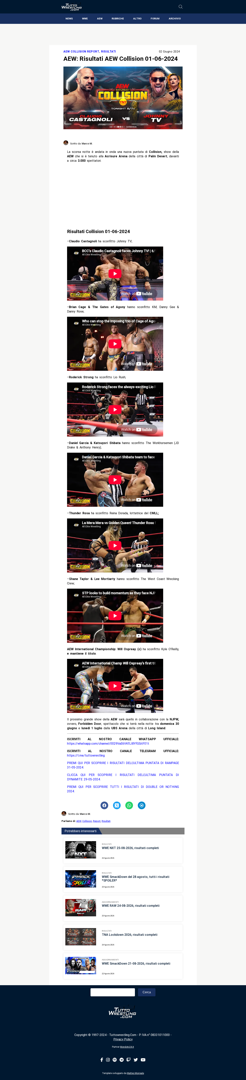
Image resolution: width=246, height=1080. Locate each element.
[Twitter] (136, 1060)
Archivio (175, 18)
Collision (87, 821)
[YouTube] (143, 1060)
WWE (85, 18)
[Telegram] (122, 1060)
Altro (137, 18)
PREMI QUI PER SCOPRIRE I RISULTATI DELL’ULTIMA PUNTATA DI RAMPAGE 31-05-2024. (123, 765)
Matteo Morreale (135, 1073)
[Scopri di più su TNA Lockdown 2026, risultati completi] (80, 937)
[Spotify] (115, 1060)
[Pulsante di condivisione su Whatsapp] (129, 805)
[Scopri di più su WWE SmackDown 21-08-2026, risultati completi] (80, 966)
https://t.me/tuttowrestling (86, 755)
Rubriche (118, 18)
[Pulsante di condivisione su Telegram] (141, 805)
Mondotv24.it (127, 1047)
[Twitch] (128, 1060)
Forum (155, 18)
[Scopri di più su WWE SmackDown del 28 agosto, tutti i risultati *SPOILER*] (80, 879)
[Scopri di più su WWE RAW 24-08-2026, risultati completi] (80, 908)
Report (97, 821)
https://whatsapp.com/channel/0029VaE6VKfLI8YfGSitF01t (108, 743)
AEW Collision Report (81, 51)
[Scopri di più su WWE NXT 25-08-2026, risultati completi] (80, 850)
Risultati (108, 51)
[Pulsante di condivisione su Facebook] (104, 805)
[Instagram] (108, 1060)
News (69, 18)
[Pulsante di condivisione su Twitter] (117, 805)
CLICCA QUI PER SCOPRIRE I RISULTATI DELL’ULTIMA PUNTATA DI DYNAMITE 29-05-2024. (123, 777)
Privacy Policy (123, 1039)
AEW (99, 18)
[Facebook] (102, 1060)
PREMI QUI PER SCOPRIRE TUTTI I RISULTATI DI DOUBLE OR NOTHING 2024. (123, 789)
